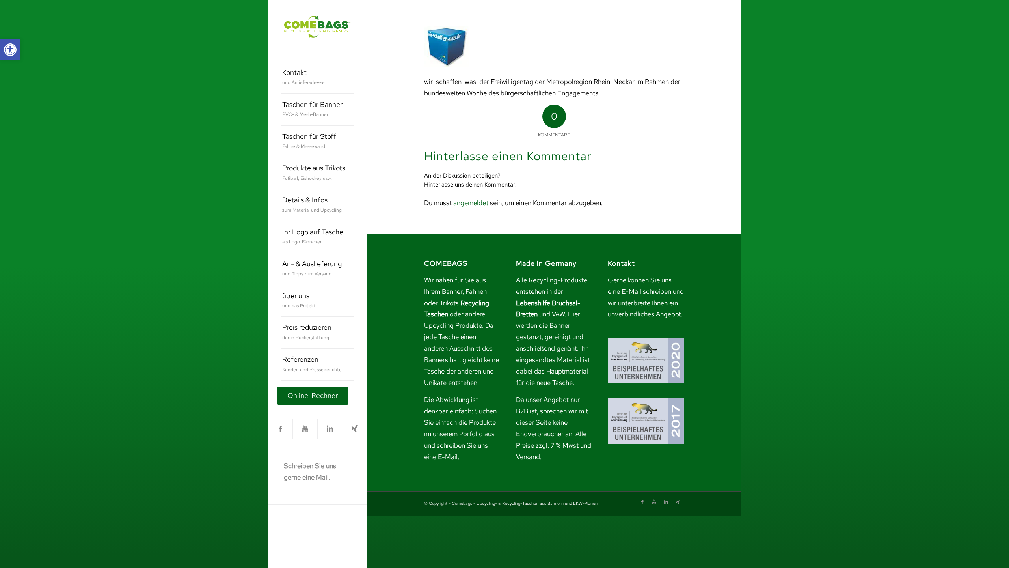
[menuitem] (317, 78)
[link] (10, 49)
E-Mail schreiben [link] (646, 291)
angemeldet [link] (470, 202)
